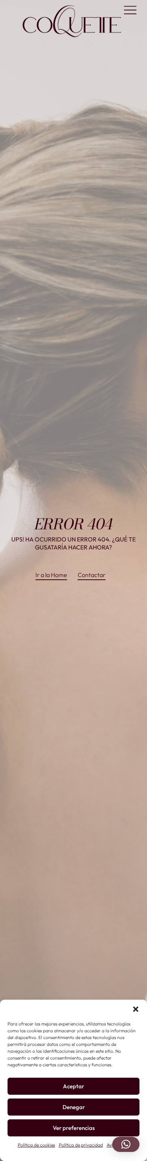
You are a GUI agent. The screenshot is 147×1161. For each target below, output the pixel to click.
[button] (135, 1009)
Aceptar (73, 1086)
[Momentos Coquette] (72, 37)
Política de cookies (36, 1145)
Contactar (92, 575)
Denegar (74, 1107)
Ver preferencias (74, 1127)
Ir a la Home (51, 575)
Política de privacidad (81, 1145)
